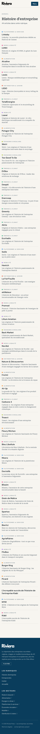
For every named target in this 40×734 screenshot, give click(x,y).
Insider (4, 681)
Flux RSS (6, 664)
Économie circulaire (9, 707)
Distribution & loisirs (9, 714)
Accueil (5, 14)
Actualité (5, 684)
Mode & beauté (8, 695)
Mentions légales (7, 727)
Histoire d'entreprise (9, 675)
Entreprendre (6, 678)
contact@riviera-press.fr (21, 727)
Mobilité (5, 710)
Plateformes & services (10, 704)
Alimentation (7, 698)
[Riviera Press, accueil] (7, 4)
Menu (35, 4)
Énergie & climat (8, 701)
